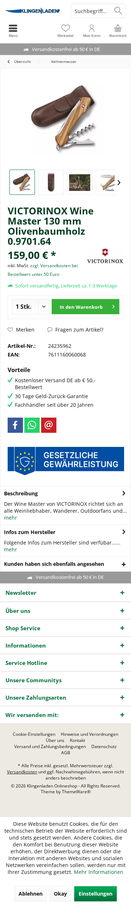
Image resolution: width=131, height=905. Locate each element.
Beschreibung (21, 493)
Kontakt (77, 740)
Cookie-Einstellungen (34, 734)
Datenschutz (104, 747)
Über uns (55, 740)
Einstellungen (95, 893)
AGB (65, 753)
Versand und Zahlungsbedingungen (50, 747)
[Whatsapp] (32, 425)
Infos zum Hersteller (29, 532)
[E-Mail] (48, 425)
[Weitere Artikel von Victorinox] (105, 256)
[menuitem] (118, 30)
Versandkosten (22, 772)
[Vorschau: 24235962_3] (79, 182)
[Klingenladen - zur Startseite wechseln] (32, 11)
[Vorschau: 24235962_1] (22, 182)
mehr (10, 517)
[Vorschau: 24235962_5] (108, 182)
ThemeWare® (76, 792)
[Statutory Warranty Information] (66, 461)
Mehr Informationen (98, 871)
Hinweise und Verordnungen (89, 734)
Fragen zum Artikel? (78, 329)
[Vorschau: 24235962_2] (51, 182)
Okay (60, 893)
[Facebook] (15, 425)
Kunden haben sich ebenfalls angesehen (54, 563)
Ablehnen (31, 893)
